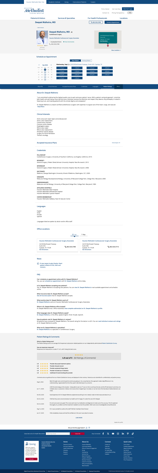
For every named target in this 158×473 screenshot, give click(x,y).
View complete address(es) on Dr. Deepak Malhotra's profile (83, 308)
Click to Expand (115, 142)
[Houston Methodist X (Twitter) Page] (108, 434)
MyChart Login (127, 9)
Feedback (107, 454)
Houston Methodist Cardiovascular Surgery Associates (64, 38)
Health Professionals (68, 448)
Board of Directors (86, 456)
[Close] (115, 34)
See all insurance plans (44, 295)
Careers (93, 2)
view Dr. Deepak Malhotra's (83, 287)
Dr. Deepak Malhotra (71, 281)
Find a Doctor (105, 9)
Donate (31, 459)
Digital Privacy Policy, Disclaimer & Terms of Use (34, 471)
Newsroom (107, 448)
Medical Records (127, 452)
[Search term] (130, 13)
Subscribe (77, 434)
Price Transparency (128, 460)
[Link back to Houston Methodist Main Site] (36, 11)
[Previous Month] (38, 64)
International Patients (79, 2)
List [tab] (75, 234)
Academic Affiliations (87, 458)
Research (65, 452)
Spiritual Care (85, 454)
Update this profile (118, 422)
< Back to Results (40, 27)
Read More (40, 107)
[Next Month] (51, 64)
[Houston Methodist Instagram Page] (118, 434)
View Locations (115, 50)
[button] (108, 45)
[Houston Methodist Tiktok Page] (133, 434)
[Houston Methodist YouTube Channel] (113, 434)
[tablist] (81, 60)
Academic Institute (54, 2)
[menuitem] (35, 2)
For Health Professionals (97, 18)
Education (65, 450)
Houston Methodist (86, 444)
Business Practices (86, 460)
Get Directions (104, 41)
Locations (123, 18)
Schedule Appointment (113, 22)
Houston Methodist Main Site (35, 2)
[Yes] (86, 428)
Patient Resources (128, 454)
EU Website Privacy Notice (67, 471)
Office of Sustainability (87, 464)
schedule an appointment (53, 281)
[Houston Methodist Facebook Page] (103, 434)
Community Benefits (86, 446)
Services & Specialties (66, 18)
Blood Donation (85, 465)
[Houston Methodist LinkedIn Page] (123, 434)
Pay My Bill (126, 450)
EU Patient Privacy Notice (80, 471)
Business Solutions (128, 458)
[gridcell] (45, 69)
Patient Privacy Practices (53, 471)
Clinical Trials (127, 456)
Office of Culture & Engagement (89, 448)
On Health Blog (108, 450)
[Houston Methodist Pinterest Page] (128, 434)
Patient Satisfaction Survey (109, 343)
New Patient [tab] (75, 60)
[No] (89, 428)
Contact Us (107, 444)
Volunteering (85, 452)
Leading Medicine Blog (110, 452)
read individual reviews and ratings (109, 321)
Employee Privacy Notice (94, 471)
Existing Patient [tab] (86, 60)
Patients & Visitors (38, 18)
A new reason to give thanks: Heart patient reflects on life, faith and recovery (51, 265)
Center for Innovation (87, 462)
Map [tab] (84, 234)
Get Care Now (116, 9)
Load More (79, 418)
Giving (66, 2)
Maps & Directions (128, 448)
